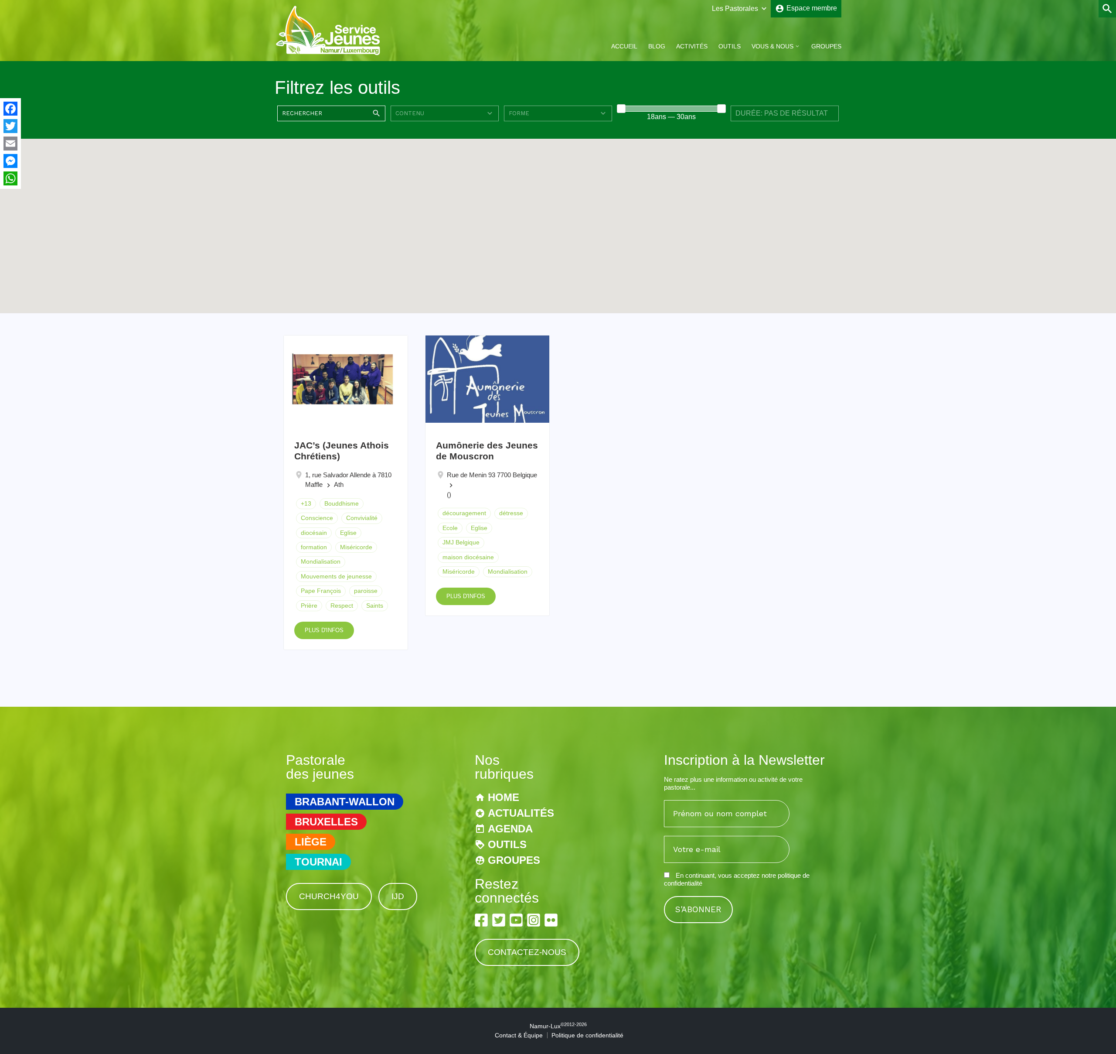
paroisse (366, 590)
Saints (374, 605)
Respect (341, 605)
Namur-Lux (558, 1026)
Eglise (348, 532)
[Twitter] (10, 126)
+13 (306, 503)
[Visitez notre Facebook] (481, 920)
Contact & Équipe (519, 1035)
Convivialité (362, 517)
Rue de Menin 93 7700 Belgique (492, 475)
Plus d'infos (324, 630)
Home (503, 797)
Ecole (450, 527)
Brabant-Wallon (345, 802)
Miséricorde (356, 547)
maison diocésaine (468, 557)
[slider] (621, 108)
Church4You (329, 896)
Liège (311, 842)
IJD (397, 896)
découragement (464, 513)
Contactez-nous (527, 952)
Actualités (521, 813)
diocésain (314, 532)
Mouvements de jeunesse (336, 576)
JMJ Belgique (461, 542)
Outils (729, 46)
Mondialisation (320, 561)
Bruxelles (326, 822)
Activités (692, 46)
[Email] (10, 143)
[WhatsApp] (10, 178)
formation (314, 547)
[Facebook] (10, 108)
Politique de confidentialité (587, 1035)
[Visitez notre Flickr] (551, 920)
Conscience (317, 517)
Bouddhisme (341, 503)
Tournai (318, 862)
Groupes (826, 46)
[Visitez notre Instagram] (533, 920)
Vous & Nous (772, 46)
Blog (656, 46)
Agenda (510, 829)
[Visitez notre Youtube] (516, 920)
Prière (309, 605)
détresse (511, 513)
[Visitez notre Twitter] (498, 920)
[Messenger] (10, 161)
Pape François (321, 590)
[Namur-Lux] (328, 53)
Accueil (624, 46)
